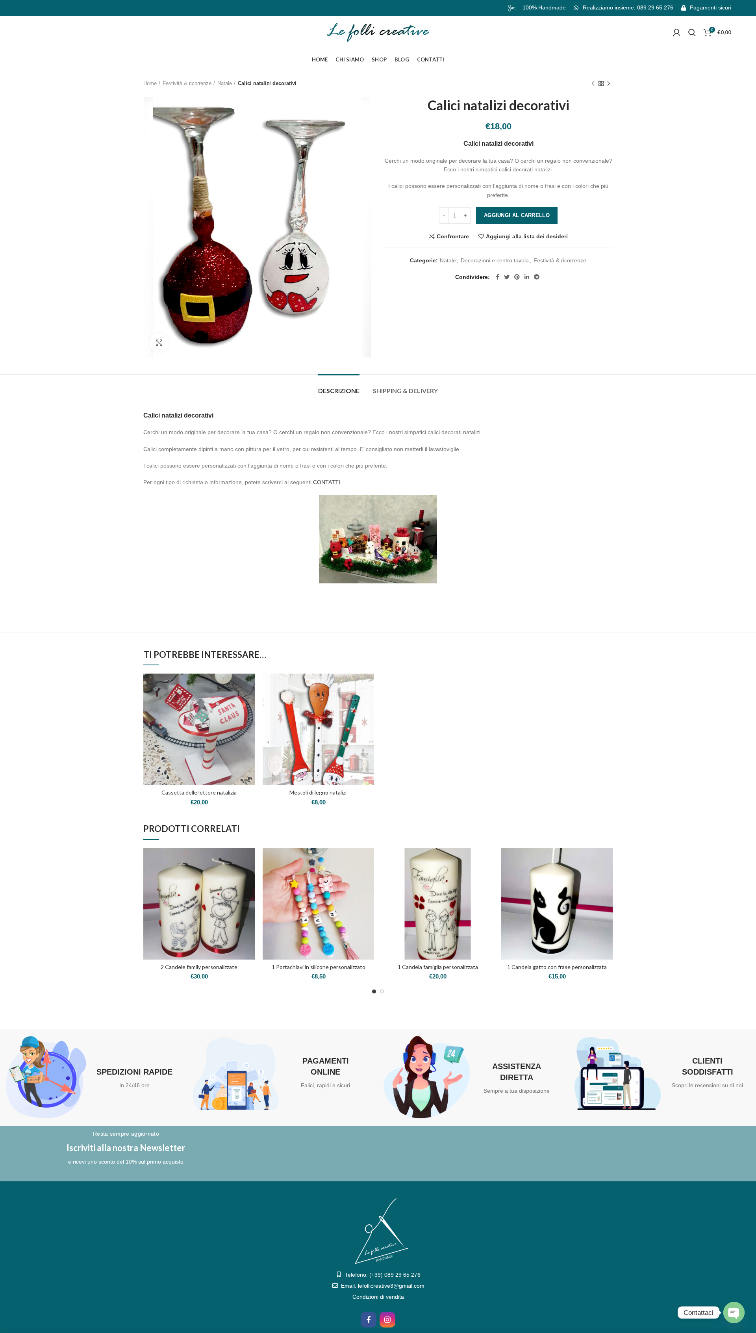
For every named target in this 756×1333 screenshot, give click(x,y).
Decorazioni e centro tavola (495, 260)
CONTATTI (326, 482)
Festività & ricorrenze (187, 83)
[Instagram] (387, 1319)
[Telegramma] (537, 277)
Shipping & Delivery (405, 390)
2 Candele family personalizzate (199, 967)
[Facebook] (497, 277)
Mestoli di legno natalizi (318, 792)
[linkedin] (527, 277)
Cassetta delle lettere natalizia (199, 792)
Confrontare (453, 236)
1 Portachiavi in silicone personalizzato (318, 967)
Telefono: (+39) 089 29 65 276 (383, 1275)
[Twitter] (507, 277)
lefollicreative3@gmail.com (391, 1286)
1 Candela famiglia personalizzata (438, 967)
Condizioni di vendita (378, 1297)
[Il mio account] (676, 33)
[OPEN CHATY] (734, 1312)
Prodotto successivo (609, 83)
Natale (224, 83)
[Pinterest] (517, 277)
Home (150, 83)
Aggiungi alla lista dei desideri (527, 236)
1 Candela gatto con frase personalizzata (557, 967)
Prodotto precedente (593, 83)
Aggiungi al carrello (517, 215)
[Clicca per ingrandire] (159, 343)
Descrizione (338, 390)
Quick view (249, 704)
